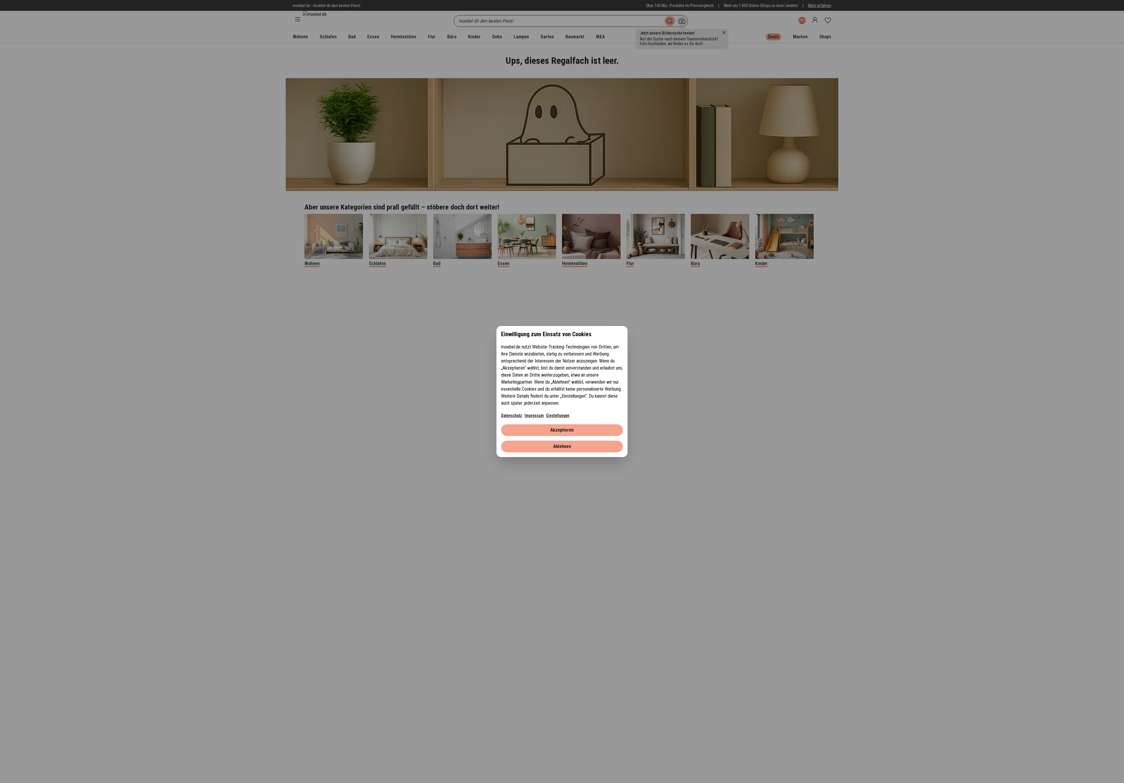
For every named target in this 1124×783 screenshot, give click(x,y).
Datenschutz (511, 415)
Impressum (534, 415)
